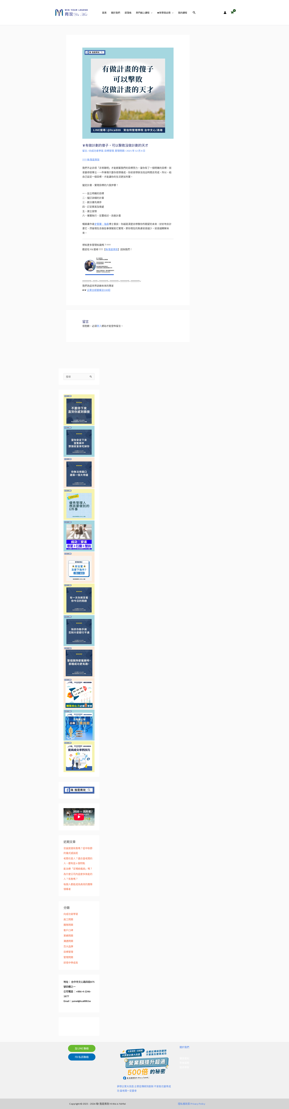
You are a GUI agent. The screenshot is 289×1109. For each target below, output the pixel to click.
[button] (150, 12)
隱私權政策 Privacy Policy (191, 1103)
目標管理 (109, 150)
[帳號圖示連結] (225, 12)
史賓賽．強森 (101, 223)
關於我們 (184, 1047)
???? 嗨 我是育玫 (90, 159)
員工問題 (68, 919)
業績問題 (68, 935)
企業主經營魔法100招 (98, 290)
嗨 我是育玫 (111, 249)
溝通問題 (68, 941)
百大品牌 (68, 946)
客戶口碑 (68, 930)
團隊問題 (68, 924)
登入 (99, 325)
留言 (84, 150)
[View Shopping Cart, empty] (232, 12)
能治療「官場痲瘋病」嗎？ (78, 868)
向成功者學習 (96, 150)
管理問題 (119, 150)
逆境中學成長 (71, 962)
